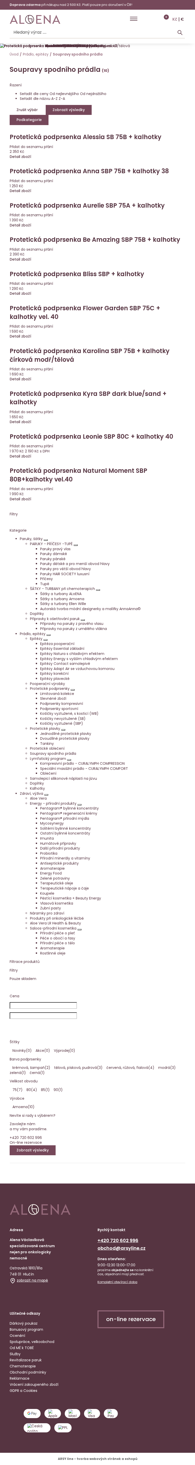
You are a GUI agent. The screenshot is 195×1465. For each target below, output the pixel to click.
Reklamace (19, 1378)
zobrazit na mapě (32, 1280)
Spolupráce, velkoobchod (32, 1341)
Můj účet (144, 19)
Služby (15, 1353)
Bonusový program (26, 1329)
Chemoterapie (23, 1366)
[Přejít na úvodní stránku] (35, 19)
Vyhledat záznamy (180, 32)
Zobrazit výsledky (33, 1150)
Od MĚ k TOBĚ (22, 1347)
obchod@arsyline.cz (121, 1248)
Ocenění (17, 1335)
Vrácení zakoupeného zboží (34, 1384)
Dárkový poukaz (24, 1323)
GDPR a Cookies (23, 1390)
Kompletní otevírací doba (117, 1282)
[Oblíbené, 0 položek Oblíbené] (154, 19)
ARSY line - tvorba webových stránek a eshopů (97, 1459)
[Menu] (133, 19)
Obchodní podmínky (28, 1372)
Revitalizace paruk (26, 1360)
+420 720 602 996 (118, 1240)
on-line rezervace (131, 1319)
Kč (174, 19)
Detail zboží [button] (20, 499)
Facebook (14, 1295)
